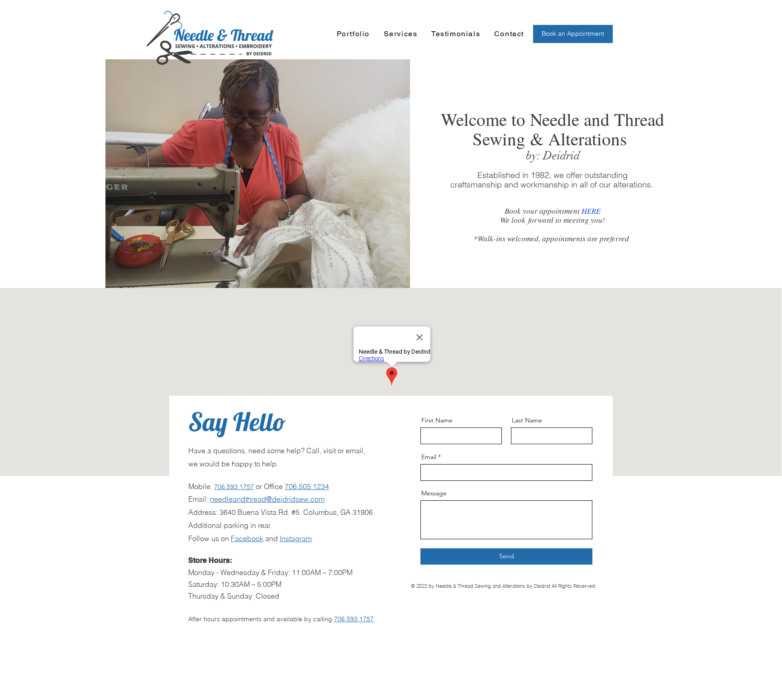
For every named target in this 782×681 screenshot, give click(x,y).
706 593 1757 (354, 619)
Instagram (296, 538)
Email (428, 457)
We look (514, 220)
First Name (437, 420)
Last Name (527, 420)
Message (434, 493)
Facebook (247, 538)
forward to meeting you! (566, 220)
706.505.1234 (307, 486)
